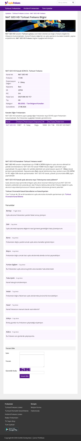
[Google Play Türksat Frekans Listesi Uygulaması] (11, 428)
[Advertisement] (40, 54)
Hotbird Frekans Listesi (13, 414)
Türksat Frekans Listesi (13, 407)
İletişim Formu (36, 407)
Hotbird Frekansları (31, 8)
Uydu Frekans (12, 3)
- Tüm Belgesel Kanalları (31, 103)
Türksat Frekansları (13, 8)
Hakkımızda (35, 411)
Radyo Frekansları (11, 418)
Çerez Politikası (38, 438)
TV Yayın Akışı (10, 421)
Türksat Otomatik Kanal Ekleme (16, 411)
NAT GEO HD (11, 125)
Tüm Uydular (47, 8)
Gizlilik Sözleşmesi (24, 438)
